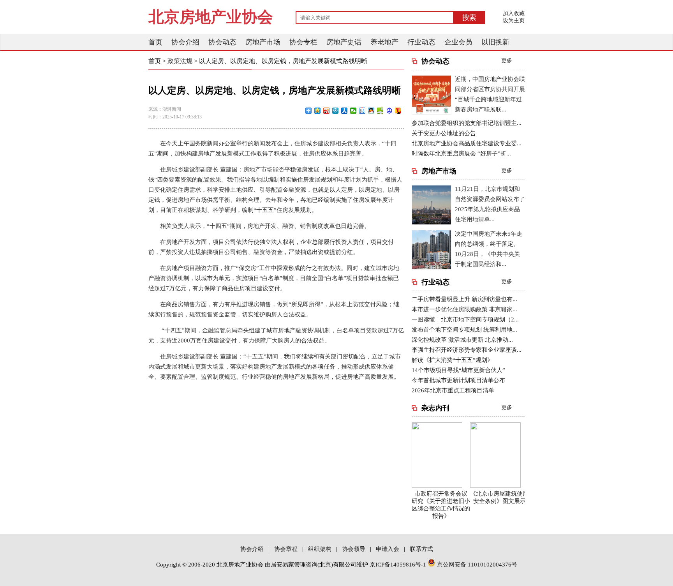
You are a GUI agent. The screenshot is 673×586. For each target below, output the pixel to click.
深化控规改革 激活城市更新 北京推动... (462, 340)
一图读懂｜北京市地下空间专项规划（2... (465, 319)
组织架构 (319, 549)
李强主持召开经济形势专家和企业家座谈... (466, 350)
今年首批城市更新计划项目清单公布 (458, 380)
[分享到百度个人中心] (389, 111)
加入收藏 (514, 13)
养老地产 (384, 42)
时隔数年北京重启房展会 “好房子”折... (461, 153)
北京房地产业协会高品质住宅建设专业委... (466, 143)
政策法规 (180, 61)
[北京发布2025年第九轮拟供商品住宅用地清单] (431, 223)
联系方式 (421, 549)
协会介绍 (185, 42)
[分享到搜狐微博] (398, 111)
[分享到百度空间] (380, 111)
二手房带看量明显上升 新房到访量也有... (464, 299)
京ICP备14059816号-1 (398, 564)
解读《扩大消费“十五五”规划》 (452, 360)
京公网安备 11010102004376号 (476, 564)
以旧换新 (495, 42)
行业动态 (421, 42)
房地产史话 (343, 42)
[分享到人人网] (344, 111)
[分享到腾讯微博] (335, 111)
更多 (506, 61)
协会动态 (222, 42)
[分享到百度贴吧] (362, 111)
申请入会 (387, 549)
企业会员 (458, 42)
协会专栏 (303, 42)
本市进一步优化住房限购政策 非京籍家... (464, 309)
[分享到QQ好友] (371, 111)
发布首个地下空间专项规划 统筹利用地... (464, 330)
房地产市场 (262, 42)
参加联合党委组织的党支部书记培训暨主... (466, 123)
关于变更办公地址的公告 (444, 133)
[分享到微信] (353, 111)
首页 (155, 42)
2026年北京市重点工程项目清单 (453, 390)
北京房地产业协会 (210, 17)
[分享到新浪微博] (326, 111)
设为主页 (514, 20)
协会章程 (286, 549)
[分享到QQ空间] (317, 111)
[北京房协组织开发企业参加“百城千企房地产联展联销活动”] (431, 113)
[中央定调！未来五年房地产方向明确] (431, 268)
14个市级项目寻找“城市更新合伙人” (458, 370)
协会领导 (353, 549)
